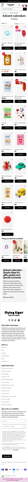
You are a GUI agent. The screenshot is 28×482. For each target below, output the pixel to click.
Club (3, 350)
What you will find (8, 297)
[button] (2, 5)
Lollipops (4, 123)
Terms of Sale (5, 382)
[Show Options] (23, 426)
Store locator (5, 374)
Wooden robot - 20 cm (7, 202)
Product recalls (6, 399)
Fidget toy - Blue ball (7, 43)
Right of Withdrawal (7, 379)
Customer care (6, 377)
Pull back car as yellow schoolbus (19, 202)
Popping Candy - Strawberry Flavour (20, 149)
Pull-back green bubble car (19, 176)
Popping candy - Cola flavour (7, 69)
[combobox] (14, 426)
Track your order (6, 371)
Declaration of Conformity (9, 396)
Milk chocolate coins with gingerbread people (20, 96)
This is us (4, 347)
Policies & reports (7, 388)
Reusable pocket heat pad (7, 229)
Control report (6, 402)
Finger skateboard (6, 149)
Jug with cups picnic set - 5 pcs (17, 255)
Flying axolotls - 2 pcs (7, 96)
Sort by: (16, 24)
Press (3, 359)
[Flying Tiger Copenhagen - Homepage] (11, 5)
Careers (4, 353)
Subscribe (7, 456)
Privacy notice (5, 391)
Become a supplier (7, 405)
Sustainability (5, 356)
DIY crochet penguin (20, 123)
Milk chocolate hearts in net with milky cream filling (20, 43)
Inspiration (5, 361)
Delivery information (7, 368)
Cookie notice (5, 393)
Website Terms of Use (8, 385)
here (17, 480)
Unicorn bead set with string (20, 69)
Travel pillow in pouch (6, 255)
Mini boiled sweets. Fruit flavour (7, 176)
